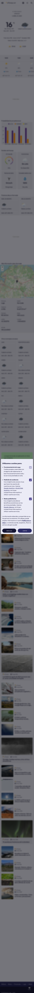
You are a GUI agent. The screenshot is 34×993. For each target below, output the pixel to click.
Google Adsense (9, 507)
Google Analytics (9, 488)
